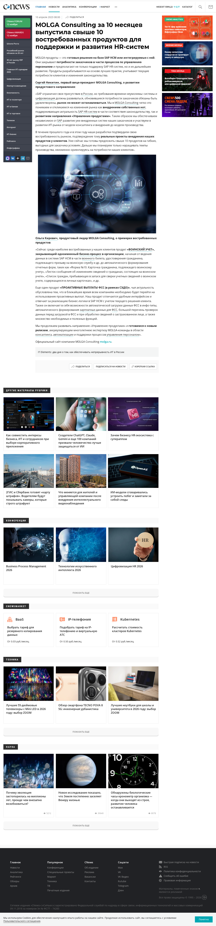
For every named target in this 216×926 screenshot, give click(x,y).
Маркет (51, 876)
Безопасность (13, 92)
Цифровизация (14, 79)
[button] (200, 7)
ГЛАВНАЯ (40, 7)
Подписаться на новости (111, 366)
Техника (52, 881)
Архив (13, 885)
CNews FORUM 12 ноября (14, 23)
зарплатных (87, 310)
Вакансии (90, 876)
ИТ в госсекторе (14, 99)
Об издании (91, 867)
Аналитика (69, 7)
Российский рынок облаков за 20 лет (15, 51)
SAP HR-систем (87, 111)
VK (119, 872)
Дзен (121, 890)
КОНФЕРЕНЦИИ (88, 7)
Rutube (122, 881)
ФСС (114, 310)
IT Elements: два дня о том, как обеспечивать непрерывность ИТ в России (81, 352)
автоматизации (63, 334)
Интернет (11, 127)
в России (87, 94)
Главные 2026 (17, 70)
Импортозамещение (16, 85)
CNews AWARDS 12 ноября (15, 34)
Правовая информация (177, 880)
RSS (166, 866)
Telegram (123, 885)
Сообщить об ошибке (176, 875)
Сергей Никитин (47, 82)
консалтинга (43, 334)
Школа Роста (13, 43)
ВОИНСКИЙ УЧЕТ (140, 249)
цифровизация (45, 98)
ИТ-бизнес (11, 134)
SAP (59, 120)
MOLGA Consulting (126, 103)
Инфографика (13, 148)
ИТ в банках (12, 106)
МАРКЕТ (105, 7)
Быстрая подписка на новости (181, 862)
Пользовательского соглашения (21, 921)
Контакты (90, 881)
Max (120, 867)
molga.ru (105, 342)
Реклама (89, 872)
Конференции (55, 867)
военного (88, 258)
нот (142, 107)
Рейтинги (11, 141)
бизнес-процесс (90, 254)
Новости (15, 867)
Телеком (11, 120)
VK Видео (123, 876)
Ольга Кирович (46, 238)
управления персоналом (123, 334)
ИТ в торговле (13, 113)
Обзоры (14, 881)
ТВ (48, 885)
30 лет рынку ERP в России (15, 61)
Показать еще (81, 592)
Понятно (204, 919)
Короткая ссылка (145, 366)
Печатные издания (58, 890)
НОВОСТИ (54, 7)
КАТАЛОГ (187, 7)
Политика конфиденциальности (182, 871)
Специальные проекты (60, 872)
